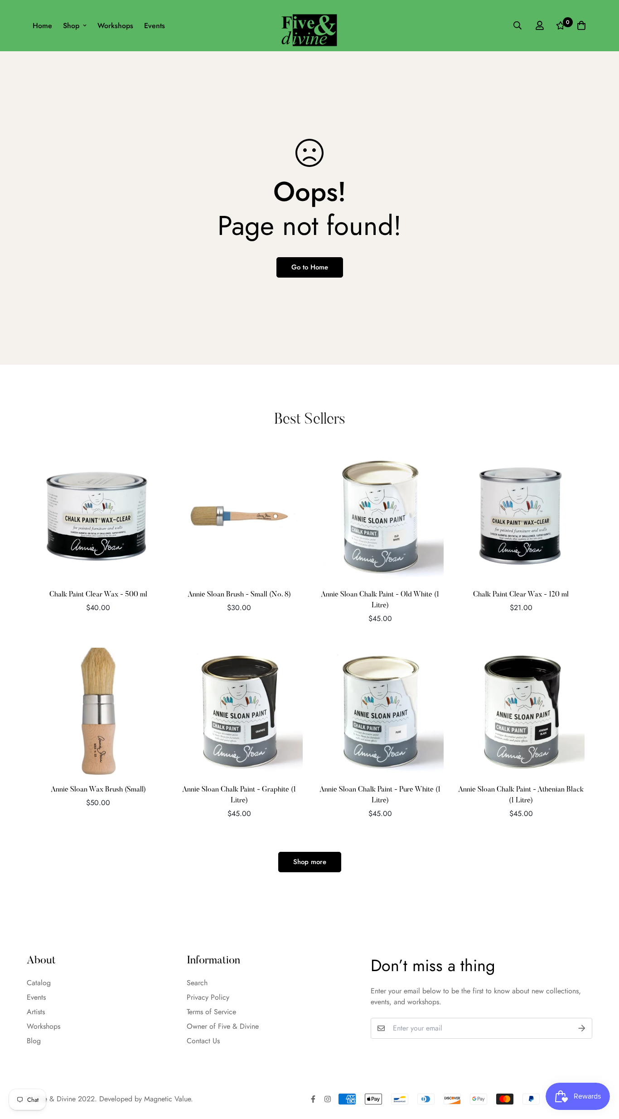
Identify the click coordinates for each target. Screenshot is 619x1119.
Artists (36, 1012)
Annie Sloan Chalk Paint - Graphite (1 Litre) (239, 795)
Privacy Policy (208, 997)
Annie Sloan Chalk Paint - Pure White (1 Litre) (379, 795)
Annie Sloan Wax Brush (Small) (98, 789)
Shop (71, 25)
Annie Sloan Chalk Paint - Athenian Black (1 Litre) (521, 795)
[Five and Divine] (309, 25)
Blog (34, 1041)
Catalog (39, 982)
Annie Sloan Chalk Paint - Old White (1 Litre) (380, 600)
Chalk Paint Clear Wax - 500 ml (98, 594)
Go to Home (309, 267)
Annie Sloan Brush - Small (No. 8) (239, 594)
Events (154, 25)
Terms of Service (211, 1012)
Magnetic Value (167, 1099)
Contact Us (203, 1041)
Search (197, 982)
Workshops (115, 25)
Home (42, 25)
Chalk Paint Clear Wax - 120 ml (521, 594)
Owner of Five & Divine (223, 1026)
